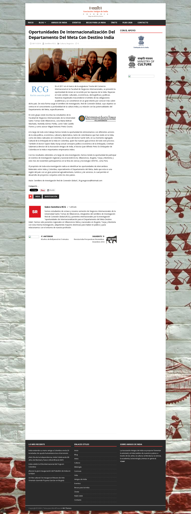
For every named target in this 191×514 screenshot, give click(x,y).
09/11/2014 (36, 43)
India (37, 196)
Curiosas (77, 471)
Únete (114, 22)
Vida (76, 475)
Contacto (143, 22)
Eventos (76, 22)
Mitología (77, 467)
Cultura (63, 43)
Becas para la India (96, 22)
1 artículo (73, 207)
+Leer (122, 461)
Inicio (31, 22)
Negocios (70, 43)
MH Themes (67, 508)
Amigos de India (59, 22)
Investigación (51, 196)
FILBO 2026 (127, 22)
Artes (76, 458)
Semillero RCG (50, 43)
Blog (41, 22)
